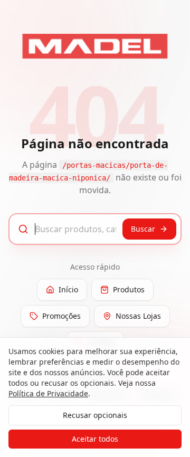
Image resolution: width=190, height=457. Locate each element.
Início (68, 289)
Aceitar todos (95, 439)
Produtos (129, 289)
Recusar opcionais (95, 415)
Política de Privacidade (48, 393)
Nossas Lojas (138, 316)
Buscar (143, 229)
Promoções (61, 316)
